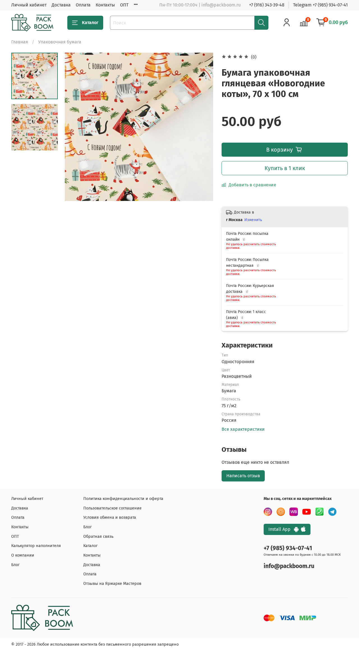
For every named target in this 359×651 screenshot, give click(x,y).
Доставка (61, 5)
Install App (281, 529)
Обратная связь (98, 536)
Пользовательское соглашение (112, 508)
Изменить (253, 219)
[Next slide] (202, 126)
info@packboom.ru (289, 566)
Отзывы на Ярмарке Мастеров (112, 583)
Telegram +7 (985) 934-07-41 (320, 5)
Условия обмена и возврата (109, 517)
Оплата (83, 5)
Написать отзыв (243, 475)
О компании (22, 555)
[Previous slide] (76, 126)
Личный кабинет (29, 5)
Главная (19, 42)
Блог (15, 564)
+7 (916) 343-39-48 (266, 5)
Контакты (105, 5)
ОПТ (124, 5)
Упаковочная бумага (59, 42)
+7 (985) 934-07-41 (288, 548)
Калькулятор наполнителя (36, 545)
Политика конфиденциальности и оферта (123, 498)
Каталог (90, 22)
